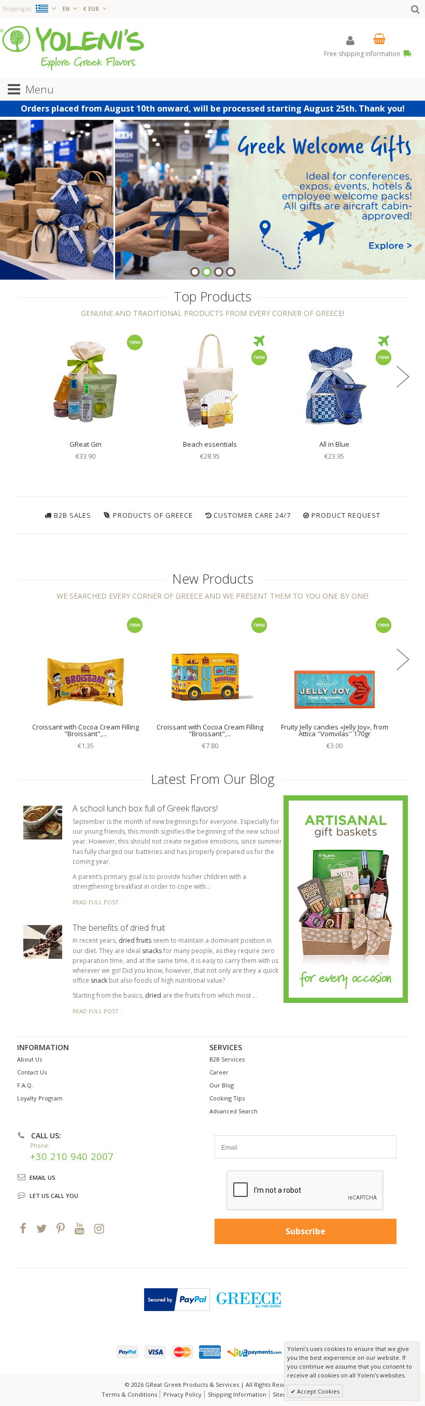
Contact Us (32, 1072)
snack (99, 980)
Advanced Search (233, 1111)
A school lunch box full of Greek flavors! (145, 808)
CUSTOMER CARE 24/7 (252, 515)
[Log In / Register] (350, 40)
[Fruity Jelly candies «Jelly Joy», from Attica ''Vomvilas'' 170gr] (334, 664)
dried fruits (135, 940)
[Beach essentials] (210, 381)
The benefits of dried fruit (119, 927)
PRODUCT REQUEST (345, 515)
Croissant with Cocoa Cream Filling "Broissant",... (85, 730)
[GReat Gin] (85, 381)
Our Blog (221, 1085)
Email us (42, 1177)
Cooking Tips (227, 1098)
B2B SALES (72, 515)
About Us (29, 1059)
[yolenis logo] (72, 48)
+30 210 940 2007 (72, 1156)
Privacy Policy (182, 1394)
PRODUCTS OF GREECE (153, 515)
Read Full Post (96, 902)
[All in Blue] (334, 381)
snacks (152, 950)
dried (153, 995)
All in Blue (334, 444)
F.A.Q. (25, 1085)
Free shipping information (363, 53)
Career (219, 1072)
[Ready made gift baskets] (346, 898)
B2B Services (227, 1059)
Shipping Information (237, 1394)
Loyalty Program (40, 1098)
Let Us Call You (54, 1196)
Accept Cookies (317, 1391)
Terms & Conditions (129, 1394)
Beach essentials (210, 444)
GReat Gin (85, 444)
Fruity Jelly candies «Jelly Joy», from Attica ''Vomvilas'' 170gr (334, 730)
